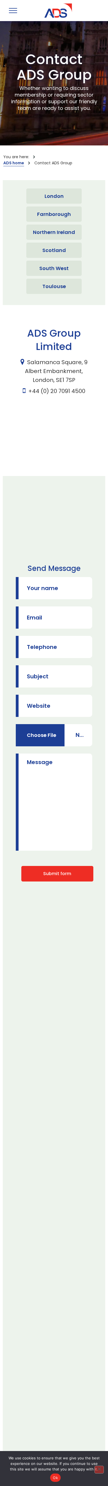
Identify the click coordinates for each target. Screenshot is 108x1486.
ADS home (13, 163)
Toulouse (54, 286)
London (54, 196)
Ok (55, 1477)
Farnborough (54, 214)
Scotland (54, 250)
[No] (99, 1470)
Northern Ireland (54, 232)
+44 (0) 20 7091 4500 (56, 391)
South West (54, 268)
